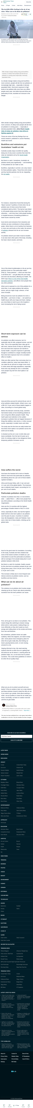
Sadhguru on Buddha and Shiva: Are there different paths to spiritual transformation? (23, 1007)
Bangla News (19, 974)
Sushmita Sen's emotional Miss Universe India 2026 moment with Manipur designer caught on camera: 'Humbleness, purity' (23, 999)
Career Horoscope (20, 954)
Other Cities (19, 793)
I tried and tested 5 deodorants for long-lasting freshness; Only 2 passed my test (23, 989)
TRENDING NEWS (5, 940)
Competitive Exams (5, 824)
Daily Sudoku (4, 930)
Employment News (20, 824)
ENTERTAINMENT (5, 797)
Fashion (2, 836)
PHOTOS (3, 860)
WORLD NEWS (4, 746)
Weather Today (15, 1048)
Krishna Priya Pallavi (12, 15)
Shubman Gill (19, 760)
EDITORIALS (4, 884)
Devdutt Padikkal (5, 762)
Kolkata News (4, 785)
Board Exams (19, 821)
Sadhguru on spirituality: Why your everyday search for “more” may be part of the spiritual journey (8, 1016)
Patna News (3, 791)
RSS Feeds (14, 1054)
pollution (5, 230)
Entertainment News (6, 974)
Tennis (17, 901)
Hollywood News (20, 800)
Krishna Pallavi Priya (11, 706)
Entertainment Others (21, 808)
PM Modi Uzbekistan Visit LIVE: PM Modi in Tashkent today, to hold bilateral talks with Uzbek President (23, 1038)
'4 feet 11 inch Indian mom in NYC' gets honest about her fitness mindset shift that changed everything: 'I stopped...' (8, 990)
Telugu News (4, 977)
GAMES (3, 927)
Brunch (18, 833)
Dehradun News (20, 777)
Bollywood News (5, 800)
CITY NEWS (3, 772)
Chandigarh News (5, 777)
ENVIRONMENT (5, 872)
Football (18, 898)
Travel (17, 841)
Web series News (5, 808)
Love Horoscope (4, 957)
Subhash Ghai (4, 948)
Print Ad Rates (15, 1051)
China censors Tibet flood (7, 946)
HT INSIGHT (4, 911)
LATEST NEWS (4, 742)
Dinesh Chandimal (5, 768)
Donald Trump (4, 951)
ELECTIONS (3, 915)
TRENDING (3, 852)
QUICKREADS (4, 919)
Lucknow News (20, 785)
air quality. (7, 174)
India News (19, 5)
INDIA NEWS (4, 750)
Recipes (18, 839)
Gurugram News (20, 780)
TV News (18, 805)
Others (2, 903)
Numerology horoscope (22, 957)
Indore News (4, 782)
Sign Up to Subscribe (16, 734)
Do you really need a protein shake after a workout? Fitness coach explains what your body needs (23, 1025)
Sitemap (3, 1054)
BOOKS (3, 907)
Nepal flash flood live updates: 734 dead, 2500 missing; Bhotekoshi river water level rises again (8, 1038)
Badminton (3, 898)
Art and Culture (4, 833)
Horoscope (3, 815)
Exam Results (4, 827)
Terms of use (25, 1046)
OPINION (3, 880)
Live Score (3, 760)
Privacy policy (4, 1048)
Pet (1, 844)
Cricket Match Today (21, 757)
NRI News (3, 979)
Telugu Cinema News (6, 805)
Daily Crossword (20, 930)
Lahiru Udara (19, 768)
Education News (20, 827)
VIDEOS (3, 864)
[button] (2, 2)
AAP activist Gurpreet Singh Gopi (8, 954)
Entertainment (27, 5)
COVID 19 (3, 923)
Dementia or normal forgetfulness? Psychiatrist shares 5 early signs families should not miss (8, 997)
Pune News (19, 791)
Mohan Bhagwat (5, 943)
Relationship (4, 841)
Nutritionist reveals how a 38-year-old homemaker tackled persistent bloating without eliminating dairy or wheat (23, 1017)
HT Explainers (19, 979)
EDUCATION (4, 819)
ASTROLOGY (4, 812)
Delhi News (3, 780)
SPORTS (3, 895)
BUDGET (3, 868)
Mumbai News (4, 788)
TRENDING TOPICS (5, 963)
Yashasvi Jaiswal (4, 765)
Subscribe (28, 2)
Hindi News (19, 977)
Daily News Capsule (6, 730)
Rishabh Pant (19, 765)
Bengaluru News (5, 774)
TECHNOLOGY (4, 891)
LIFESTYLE (3, 831)
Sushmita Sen (19, 946)
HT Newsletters (26, 1048)
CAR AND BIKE (4, 887)
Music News (4, 803)
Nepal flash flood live (21, 959)
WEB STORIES (4, 848)
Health (2, 839)
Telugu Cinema (19, 971)
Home (2, 5)
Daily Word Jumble (5, 932)
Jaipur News (19, 782)
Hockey (2, 901)
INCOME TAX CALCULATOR (7, 936)
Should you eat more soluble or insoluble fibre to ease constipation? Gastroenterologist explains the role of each (8, 1025)
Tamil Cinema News (21, 803)
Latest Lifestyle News (8, 985)
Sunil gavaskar (19, 948)
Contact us (14, 1046)
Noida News (19, 788)
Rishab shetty (19, 951)
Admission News (5, 821)
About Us (3, 1046)
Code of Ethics (25, 1051)
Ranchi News (4, 793)
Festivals (18, 836)
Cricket (13, 5)
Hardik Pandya (19, 762)
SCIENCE (3, 876)
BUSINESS (3, 856)
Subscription (4, 1051)
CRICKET (3, 754)
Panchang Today (4, 959)
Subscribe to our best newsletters (16, 726)
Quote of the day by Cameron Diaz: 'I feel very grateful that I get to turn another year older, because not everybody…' (8, 1008)
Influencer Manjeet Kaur (22, 943)
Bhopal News (19, 774)
